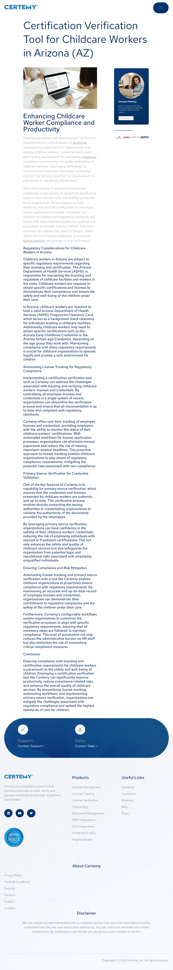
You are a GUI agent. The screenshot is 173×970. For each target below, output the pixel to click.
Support (25, 740)
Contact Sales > (86, 746)
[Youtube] (20, 813)
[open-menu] (161, 7)
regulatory (89, 157)
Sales (80, 740)
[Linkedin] (8, 813)
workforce (80, 142)
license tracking (34, 241)
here (46, 932)
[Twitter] (31, 813)
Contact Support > (31, 746)
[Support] (23, 729)
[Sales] (80, 729)
